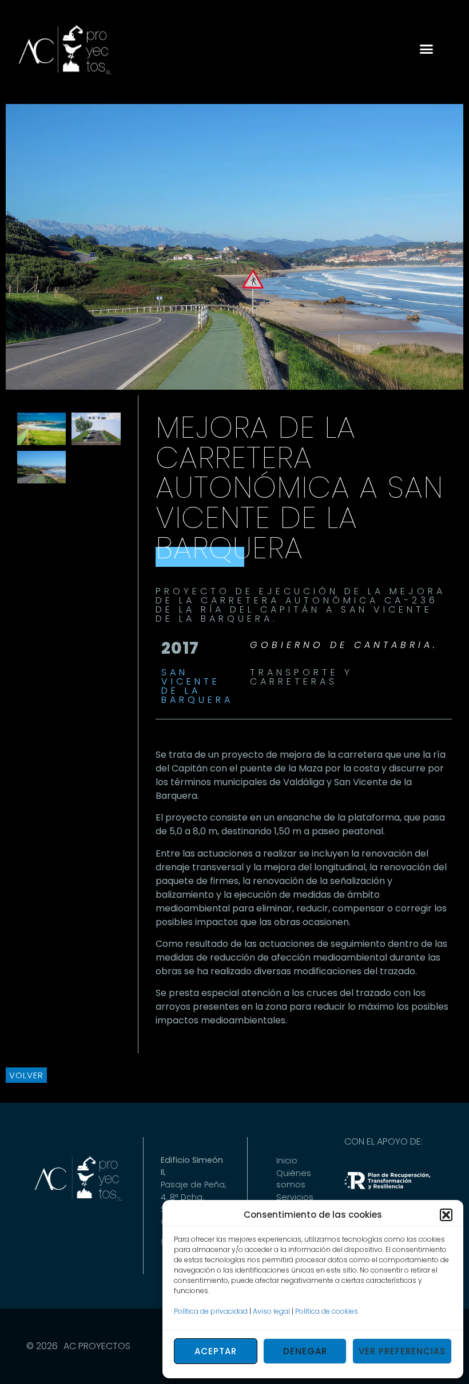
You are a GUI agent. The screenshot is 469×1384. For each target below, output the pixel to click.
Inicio (286, 1160)
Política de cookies (326, 1311)
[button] (446, 1215)
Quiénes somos (293, 1178)
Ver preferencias (402, 1351)
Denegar (305, 1351)
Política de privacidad (211, 1311)
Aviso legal (271, 1311)
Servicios (294, 1197)
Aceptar (215, 1351)
